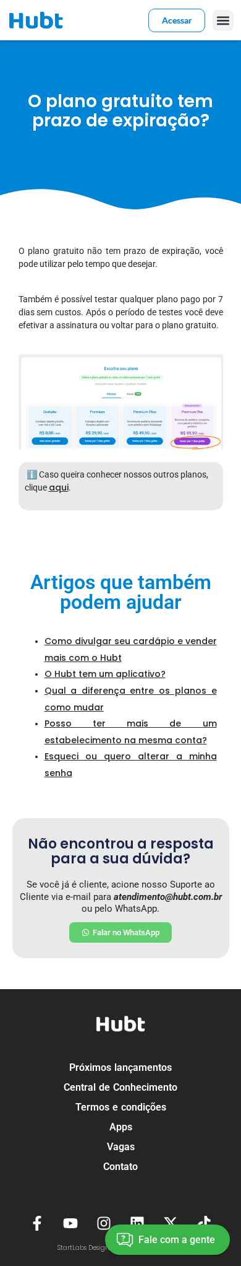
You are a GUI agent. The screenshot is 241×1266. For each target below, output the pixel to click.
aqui (59, 487)
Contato (120, 1166)
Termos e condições (120, 1107)
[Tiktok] (204, 1223)
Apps (120, 1127)
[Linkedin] (137, 1223)
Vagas (121, 1147)
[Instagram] (103, 1223)
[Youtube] (70, 1223)
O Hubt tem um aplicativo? (105, 674)
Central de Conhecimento (120, 1087)
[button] (223, 20)
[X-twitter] (171, 1223)
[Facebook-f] (36, 1223)
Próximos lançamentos (120, 1067)
